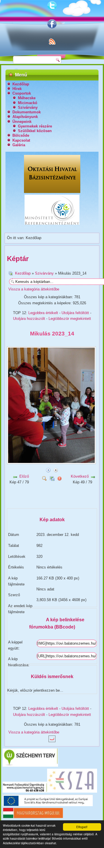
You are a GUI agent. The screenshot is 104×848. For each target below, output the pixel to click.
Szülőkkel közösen (35, 131)
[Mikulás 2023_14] (52, 462)
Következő (80, 476)
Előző (24, 476)
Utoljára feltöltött (75, 313)
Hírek (17, 89)
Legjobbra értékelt (43, 313)
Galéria (18, 145)
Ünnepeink (21, 121)
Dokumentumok (26, 112)
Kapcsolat (21, 140)
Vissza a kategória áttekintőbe (33, 289)
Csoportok (21, 93)
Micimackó (27, 103)
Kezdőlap (20, 84)
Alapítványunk (25, 117)
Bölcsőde (20, 135)
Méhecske (27, 98)
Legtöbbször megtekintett (70, 318)
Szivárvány (28, 107)
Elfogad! (82, 827)
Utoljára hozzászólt (29, 318)
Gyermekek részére (35, 126)
